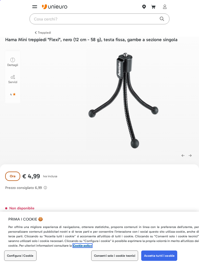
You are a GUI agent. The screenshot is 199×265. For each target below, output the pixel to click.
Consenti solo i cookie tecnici (115, 255)
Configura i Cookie (20, 255)
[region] (99, 238)
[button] (123, 99)
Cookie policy (82, 245)
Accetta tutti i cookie (159, 255)
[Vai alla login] (163, 6)
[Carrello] (153, 6)
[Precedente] (183, 155)
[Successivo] (190, 155)
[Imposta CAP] (144, 6)
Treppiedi (44, 32)
